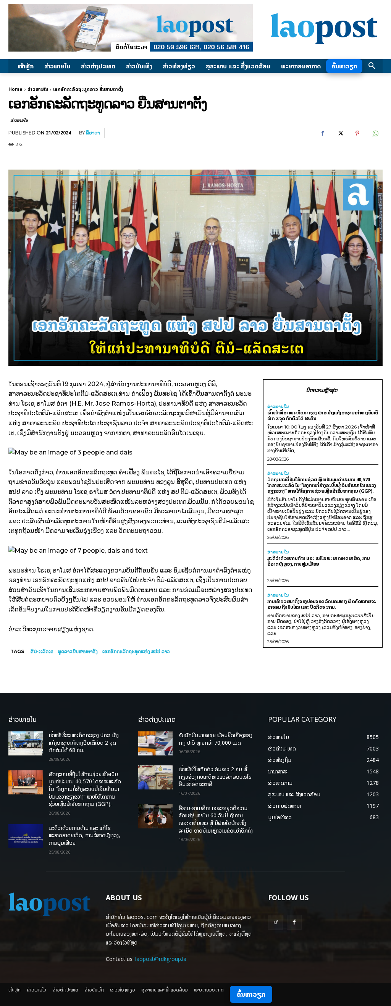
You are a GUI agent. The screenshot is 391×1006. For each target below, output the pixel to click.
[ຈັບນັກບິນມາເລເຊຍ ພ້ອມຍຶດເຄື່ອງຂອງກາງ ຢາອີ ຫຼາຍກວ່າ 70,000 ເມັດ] (155, 743)
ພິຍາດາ (93, 133)
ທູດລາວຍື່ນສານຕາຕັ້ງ (78, 651)
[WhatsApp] (375, 133)
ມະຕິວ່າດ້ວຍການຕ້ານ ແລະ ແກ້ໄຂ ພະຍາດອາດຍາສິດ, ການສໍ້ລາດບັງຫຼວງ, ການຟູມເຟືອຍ (318, 561)
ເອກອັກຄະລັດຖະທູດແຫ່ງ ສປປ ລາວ (136, 651)
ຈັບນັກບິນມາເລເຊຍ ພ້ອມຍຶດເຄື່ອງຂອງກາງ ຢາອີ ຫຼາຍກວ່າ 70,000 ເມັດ (215, 738)
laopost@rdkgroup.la (160, 958)
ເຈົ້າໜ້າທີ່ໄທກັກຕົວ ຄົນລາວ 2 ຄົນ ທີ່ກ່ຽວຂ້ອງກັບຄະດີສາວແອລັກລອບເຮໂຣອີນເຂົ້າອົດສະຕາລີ (215, 776)
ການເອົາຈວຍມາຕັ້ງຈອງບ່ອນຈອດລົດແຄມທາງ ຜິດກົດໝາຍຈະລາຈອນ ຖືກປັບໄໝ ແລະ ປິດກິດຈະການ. (321, 604)
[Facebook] (322, 133)
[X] (339, 133)
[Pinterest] (357, 133)
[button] (372, 66)
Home (15, 89)
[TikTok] (275, 922)
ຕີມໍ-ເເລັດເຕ (42, 651)
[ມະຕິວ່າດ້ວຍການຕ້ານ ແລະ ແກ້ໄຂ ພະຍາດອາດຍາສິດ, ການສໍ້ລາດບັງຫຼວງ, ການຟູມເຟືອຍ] (25, 836)
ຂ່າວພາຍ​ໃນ (37, 89)
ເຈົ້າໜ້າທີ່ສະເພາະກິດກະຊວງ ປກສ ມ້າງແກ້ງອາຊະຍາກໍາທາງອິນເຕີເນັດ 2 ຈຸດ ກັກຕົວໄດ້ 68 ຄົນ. (322, 415)
